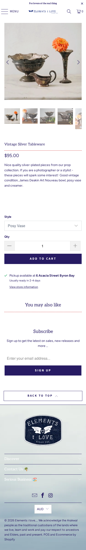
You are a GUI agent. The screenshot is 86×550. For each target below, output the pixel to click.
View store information (23, 287)
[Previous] (7, 62)
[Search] (69, 11)
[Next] (78, 62)
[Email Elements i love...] (34, 496)
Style (7, 216)
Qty (6, 236)
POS (47, 534)
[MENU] (2, 11)
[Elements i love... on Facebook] (42, 496)
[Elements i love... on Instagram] (50, 496)
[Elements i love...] (43, 11)
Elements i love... (26, 520)
